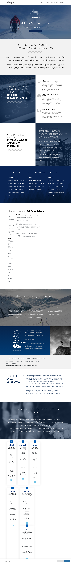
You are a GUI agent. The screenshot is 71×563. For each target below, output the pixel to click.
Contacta (62, 2)
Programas (47, 2)
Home (42, 2)
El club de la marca (54, 2)
